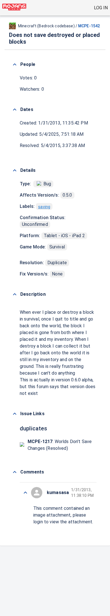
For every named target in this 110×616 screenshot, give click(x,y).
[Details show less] (14, 170)
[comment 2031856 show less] (25, 492)
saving (44, 206)
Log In (101, 7)
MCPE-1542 (89, 26)
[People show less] (14, 64)
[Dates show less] (14, 109)
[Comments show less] (14, 472)
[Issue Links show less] (14, 413)
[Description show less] (14, 294)
